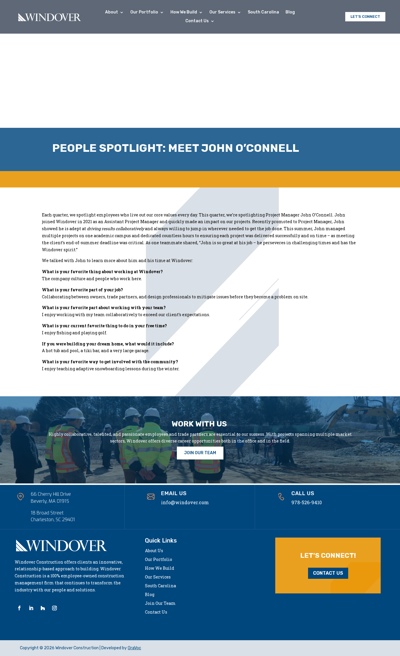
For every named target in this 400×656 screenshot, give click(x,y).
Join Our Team (160, 603)
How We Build (183, 12)
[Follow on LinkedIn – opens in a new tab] (31, 608)
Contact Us (197, 21)
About (111, 12)
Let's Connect (365, 16)
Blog (290, 12)
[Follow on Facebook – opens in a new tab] (19, 608)
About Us (154, 551)
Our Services (222, 12)
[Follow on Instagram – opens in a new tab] (54, 608)
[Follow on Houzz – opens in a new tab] (42, 608)
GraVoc (134, 647)
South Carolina (263, 12)
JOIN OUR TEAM (200, 452)
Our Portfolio (144, 12)
